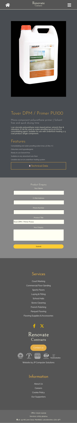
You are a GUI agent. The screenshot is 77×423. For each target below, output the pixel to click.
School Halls (38, 298)
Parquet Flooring (38, 311)
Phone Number (38, 208)
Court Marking (38, 281)
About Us (38, 384)
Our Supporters (38, 397)
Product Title (38, 218)
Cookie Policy (38, 392)
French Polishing (38, 307)
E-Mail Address (38, 198)
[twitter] (42, 327)
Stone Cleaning (38, 303)
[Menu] (69, 3)
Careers (38, 388)
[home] (7, 3)
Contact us (38, 347)
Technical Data (39, 165)
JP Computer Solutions (43, 362)
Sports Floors (38, 290)
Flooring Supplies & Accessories (38, 316)
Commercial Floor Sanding (38, 285)
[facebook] (34, 327)
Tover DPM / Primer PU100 (37, 113)
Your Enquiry (38, 227)
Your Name (38, 188)
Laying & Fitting (38, 294)
